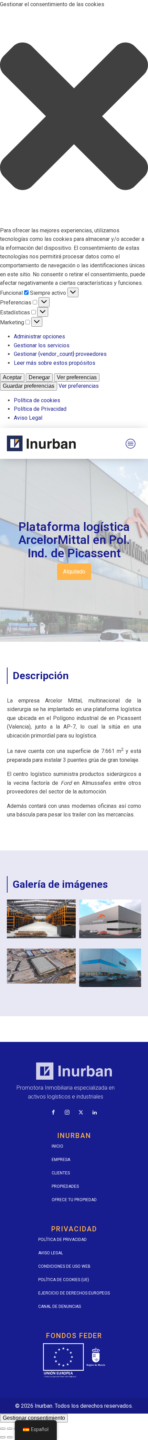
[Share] (9, 1429)
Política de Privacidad (40, 409)
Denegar (39, 377)
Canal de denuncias (59, 1306)
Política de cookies (37, 400)
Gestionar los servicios (42, 345)
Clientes (61, 1173)
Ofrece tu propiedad (74, 1199)
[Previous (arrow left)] (3, 1437)
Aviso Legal (28, 418)
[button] (74, 117)
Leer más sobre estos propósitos (54, 363)
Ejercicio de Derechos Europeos (74, 1293)
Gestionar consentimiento (34, 1418)
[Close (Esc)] (3, 1429)
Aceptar (12, 377)
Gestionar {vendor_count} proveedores (60, 354)
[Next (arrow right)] (9, 1437)
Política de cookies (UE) (63, 1279)
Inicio (57, 1146)
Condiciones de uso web (64, 1266)
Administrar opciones (39, 336)
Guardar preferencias (28, 386)
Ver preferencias (77, 377)
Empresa (61, 1159)
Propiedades (65, 1186)
